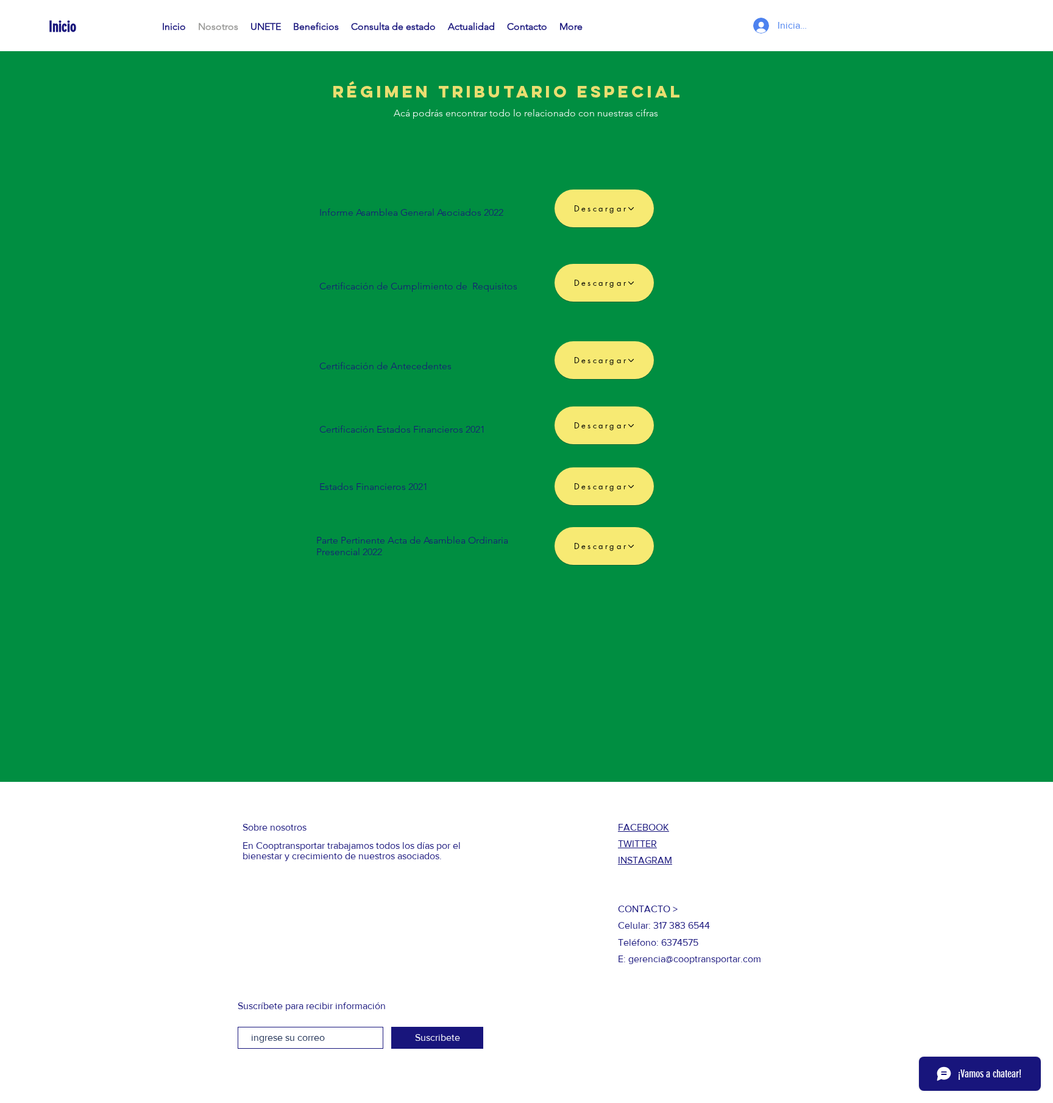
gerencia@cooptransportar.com (694, 959)
